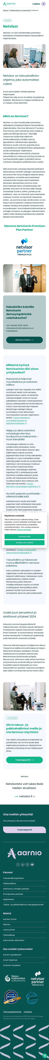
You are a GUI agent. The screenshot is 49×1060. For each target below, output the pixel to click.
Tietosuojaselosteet (12, 1011)
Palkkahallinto (9, 883)
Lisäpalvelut (8, 899)
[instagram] (27, 864)
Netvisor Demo (24, 340)
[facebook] (18, 864)
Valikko (36, 4)
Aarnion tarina (9, 919)
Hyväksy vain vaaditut (24, 543)
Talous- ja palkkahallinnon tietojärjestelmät (23, 904)
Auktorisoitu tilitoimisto (13, 940)
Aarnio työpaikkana (12, 954)
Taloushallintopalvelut (13, 878)
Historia (6, 924)
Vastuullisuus (9, 935)
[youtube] (32, 864)
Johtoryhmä (9, 929)
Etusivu (5, 10)
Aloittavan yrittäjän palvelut (16, 888)
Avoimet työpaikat (11, 965)
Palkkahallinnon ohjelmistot (20, 10)
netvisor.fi (26, 796)
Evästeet (28, 1011)
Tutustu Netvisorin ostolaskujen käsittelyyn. (22, 485)
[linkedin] (22, 864)
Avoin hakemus (10, 960)
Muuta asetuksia (24, 530)
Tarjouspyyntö (24, 760)
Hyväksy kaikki (24, 537)
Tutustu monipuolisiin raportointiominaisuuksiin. (21, 551)
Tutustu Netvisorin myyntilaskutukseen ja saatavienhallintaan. (18, 420)
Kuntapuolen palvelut (13, 894)
